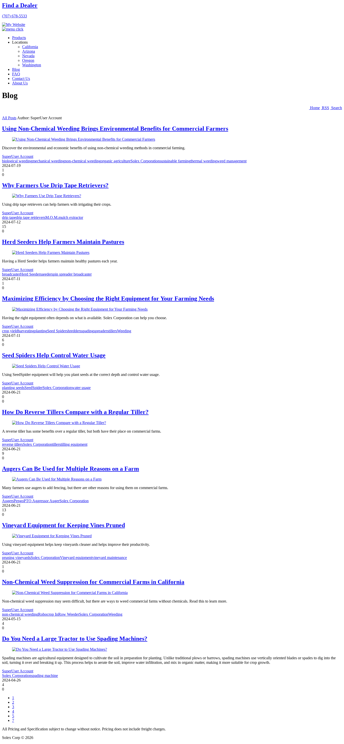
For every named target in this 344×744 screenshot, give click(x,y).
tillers (113, 331)
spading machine (44, 675)
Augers (8, 501)
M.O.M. (51, 217)
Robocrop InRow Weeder (58, 614)
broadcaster (11, 274)
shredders (73, 331)
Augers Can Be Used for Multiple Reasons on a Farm (70, 468)
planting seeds (13, 387)
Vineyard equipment (76, 557)
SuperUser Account (17, 156)
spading (87, 331)
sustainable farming (175, 161)
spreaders (101, 331)
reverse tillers (12, 444)
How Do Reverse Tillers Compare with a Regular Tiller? (75, 412)
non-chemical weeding (83, 161)
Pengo (19, 501)
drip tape (9, 217)
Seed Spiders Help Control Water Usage (54, 355)
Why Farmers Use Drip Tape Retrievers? (55, 185)
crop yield (10, 331)
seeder (47, 274)
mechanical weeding (48, 161)
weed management (232, 161)
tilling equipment (74, 444)
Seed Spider (56, 331)
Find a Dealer (20, 5)
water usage (81, 387)
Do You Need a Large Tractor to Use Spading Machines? (74, 638)
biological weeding (17, 161)
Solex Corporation (145, 161)
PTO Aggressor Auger (41, 501)
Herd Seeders (31, 274)
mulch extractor (70, 217)
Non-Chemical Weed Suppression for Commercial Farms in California (93, 582)
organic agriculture (115, 161)
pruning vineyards (16, 557)
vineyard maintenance (109, 557)
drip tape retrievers (30, 217)
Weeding (124, 331)
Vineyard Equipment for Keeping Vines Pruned (63, 525)
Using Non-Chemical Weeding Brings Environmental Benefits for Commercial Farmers (115, 128)
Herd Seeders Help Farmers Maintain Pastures (63, 242)
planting (40, 331)
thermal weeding (203, 161)
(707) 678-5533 (14, 16)
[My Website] (13, 24)
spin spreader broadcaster (72, 274)
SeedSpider (33, 387)
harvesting (26, 331)
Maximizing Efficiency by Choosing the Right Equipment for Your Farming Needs (108, 298)
